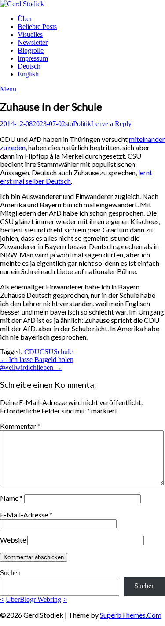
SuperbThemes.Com (130, 615)
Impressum (33, 58)
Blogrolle (31, 50)
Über (25, 18)
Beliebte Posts (37, 26)
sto (69, 123)
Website (13, 540)
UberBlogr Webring (33, 599)
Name (11, 498)
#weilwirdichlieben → (31, 367)
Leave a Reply (111, 123)
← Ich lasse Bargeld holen (36, 359)
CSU (47, 351)
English (28, 74)
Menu (8, 89)
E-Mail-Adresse (26, 514)
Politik (82, 123)
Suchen (10, 572)
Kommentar (20, 426)
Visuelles (30, 34)
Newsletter (33, 42)
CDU (32, 351)
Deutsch (29, 66)
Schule (63, 351)
